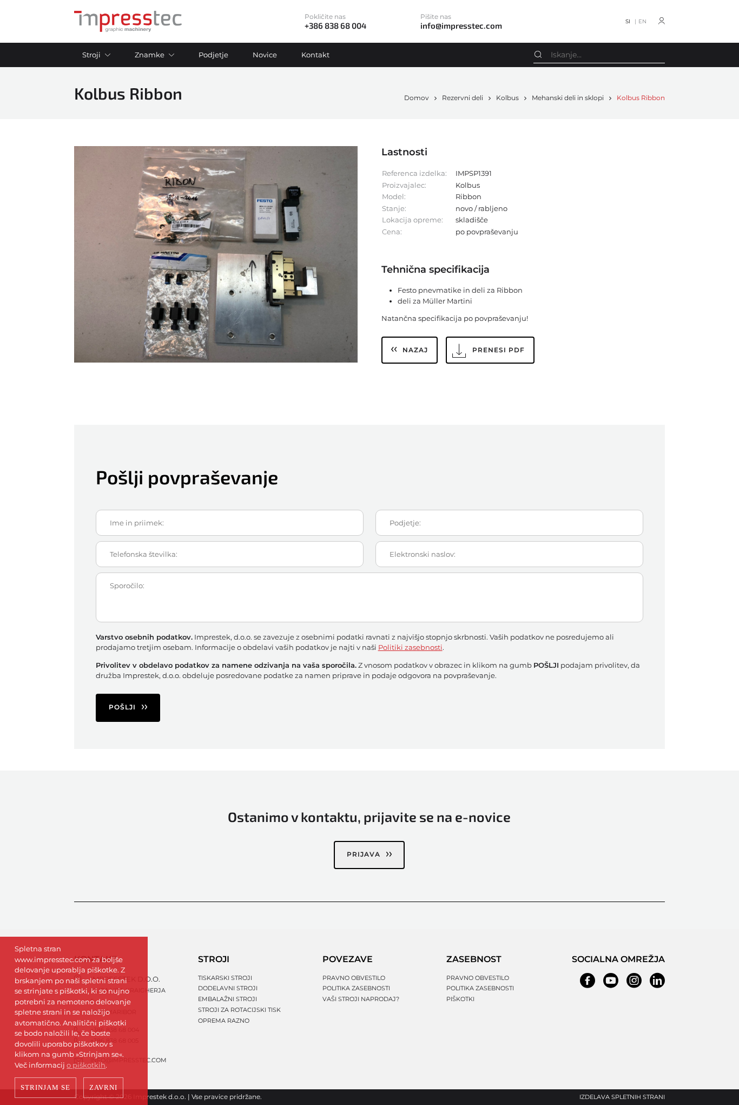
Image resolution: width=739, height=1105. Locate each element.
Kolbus (507, 98)
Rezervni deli (462, 98)
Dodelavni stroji (228, 988)
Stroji (91, 54)
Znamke (149, 54)
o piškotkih (86, 1065)
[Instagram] (634, 980)
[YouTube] (610, 980)
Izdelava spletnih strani (622, 1097)
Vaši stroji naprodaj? (360, 999)
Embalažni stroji (227, 999)
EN (642, 21)
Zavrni (103, 1087)
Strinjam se (45, 1087)
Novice (265, 54)
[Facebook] (587, 980)
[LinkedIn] (657, 980)
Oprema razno (223, 1020)
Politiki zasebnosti (410, 647)
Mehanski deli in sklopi (568, 98)
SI (627, 21)
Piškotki (460, 999)
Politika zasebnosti (356, 988)
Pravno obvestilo (353, 978)
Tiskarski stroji (225, 978)
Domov (416, 98)
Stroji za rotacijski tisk (239, 1010)
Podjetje (213, 54)
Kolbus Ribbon (641, 98)
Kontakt (315, 54)
